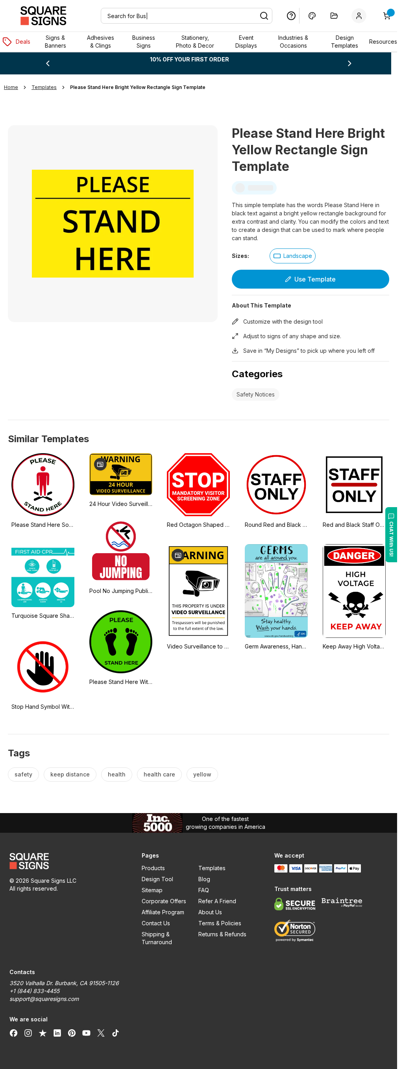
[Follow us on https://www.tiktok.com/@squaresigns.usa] (115, 1033)
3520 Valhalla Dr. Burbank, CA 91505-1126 (64, 983)
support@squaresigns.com (44, 998)
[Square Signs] (43, 15)
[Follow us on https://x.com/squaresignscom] (101, 1033)
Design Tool (157, 879)
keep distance (70, 774)
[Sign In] (360, 16)
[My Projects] (334, 15)
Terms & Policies (219, 923)
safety (23, 774)
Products (153, 868)
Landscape (297, 255)
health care (159, 774)
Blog (204, 879)
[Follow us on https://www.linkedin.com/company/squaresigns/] (57, 1033)
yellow (202, 774)
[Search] (264, 15)
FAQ (203, 890)
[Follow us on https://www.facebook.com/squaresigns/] (13, 1033)
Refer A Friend (217, 901)
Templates (212, 868)
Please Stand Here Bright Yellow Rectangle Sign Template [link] (137, 87)
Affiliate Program (163, 912)
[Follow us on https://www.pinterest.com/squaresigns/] (72, 1033)
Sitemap (152, 890)
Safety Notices (256, 394)
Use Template (315, 279)
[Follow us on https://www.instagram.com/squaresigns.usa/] (28, 1033)
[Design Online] (312, 15)
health (117, 774)
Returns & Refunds (222, 934)
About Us (210, 912)
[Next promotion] (349, 63)
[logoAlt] (66, 861)
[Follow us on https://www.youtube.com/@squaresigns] (86, 1033)
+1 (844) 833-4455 (34, 990)
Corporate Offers (164, 901)
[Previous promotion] (47, 63)
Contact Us (156, 923)
